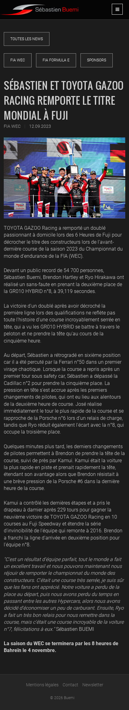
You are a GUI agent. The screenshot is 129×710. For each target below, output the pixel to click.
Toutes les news (26, 39)
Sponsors (96, 60)
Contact (70, 684)
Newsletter (92, 684)
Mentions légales (42, 684)
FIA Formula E (56, 60)
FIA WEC (17, 60)
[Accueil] (39, 7)
